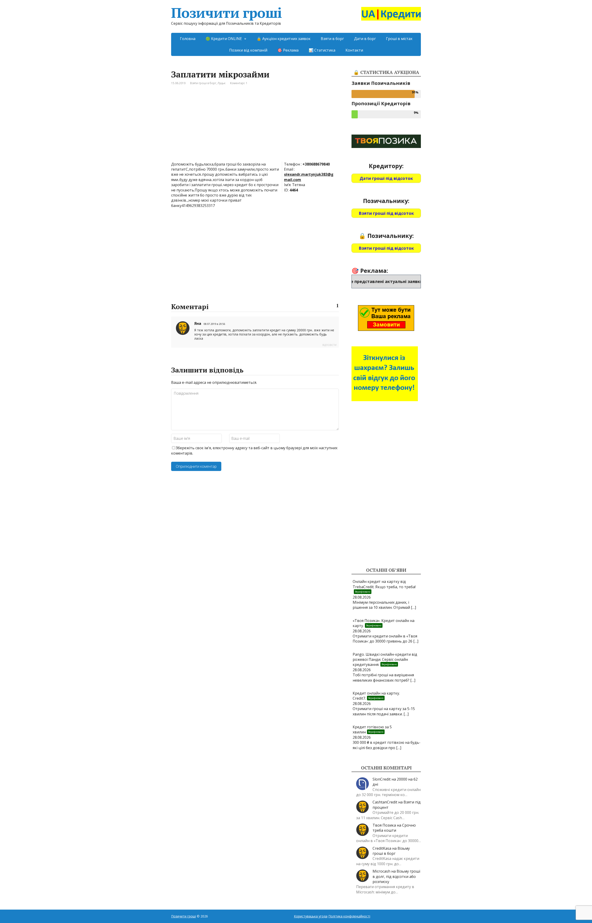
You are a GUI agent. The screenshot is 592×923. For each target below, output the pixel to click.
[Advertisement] (255, 127)
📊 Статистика (322, 50)
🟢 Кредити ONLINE (224, 38)
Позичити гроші (226, 12)
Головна (187, 38)
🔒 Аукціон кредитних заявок (284, 38)
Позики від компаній (248, 50)
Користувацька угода (310, 916)
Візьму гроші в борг (391, 851)
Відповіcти (329, 345)
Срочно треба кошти (394, 828)
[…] (413, 607)
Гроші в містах (399, 38)
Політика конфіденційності (349, 916)
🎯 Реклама (288, 50)
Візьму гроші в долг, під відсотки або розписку (396, 876)
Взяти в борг (332, 38)
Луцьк (221, 83)
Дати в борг (365, 38)
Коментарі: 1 (238, 83)
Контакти (354, 50)
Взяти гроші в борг (203, 83)
